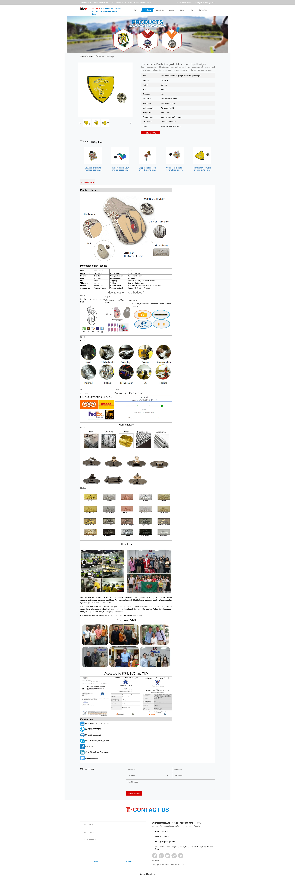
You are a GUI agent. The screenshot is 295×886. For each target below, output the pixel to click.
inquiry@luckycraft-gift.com (205, 2)
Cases (171, 10)
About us (160, 10)
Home (136, 10)
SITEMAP (155, 860)
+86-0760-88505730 (183, 2)
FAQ (191, 10)
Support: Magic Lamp (147, 874)
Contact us (203, 10)
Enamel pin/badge (105, 56)
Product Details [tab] (87, 182)
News (182, 10)
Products (147, 10)
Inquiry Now (150, 132)
